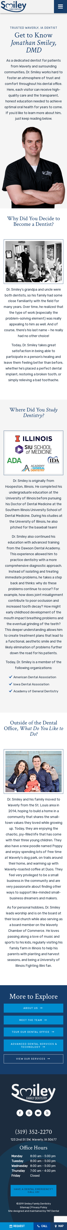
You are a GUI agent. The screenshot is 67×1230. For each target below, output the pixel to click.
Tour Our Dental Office (31, 1031)
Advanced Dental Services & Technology (34, 1045)
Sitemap (24, 1207)
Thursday (18, 1171)
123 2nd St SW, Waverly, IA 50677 (34, 1139)
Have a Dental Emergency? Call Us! (33, 1191)
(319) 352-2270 (33, 1132)
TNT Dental (53, 1211)
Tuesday (17, 1161)
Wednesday (20, 1166)
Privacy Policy (39, 1207)
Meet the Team (30, 1020)
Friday (16, 1175)
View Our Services (30, 1058)
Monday (17, 1156)
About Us (30, 1008)
